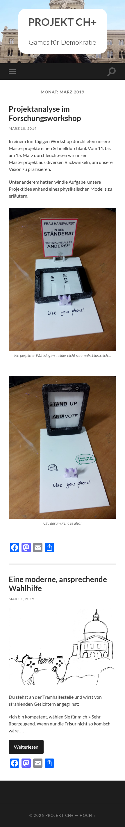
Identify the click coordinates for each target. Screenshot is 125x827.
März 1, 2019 (21, 599)
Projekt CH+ (59, 815)
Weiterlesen (26, 747)
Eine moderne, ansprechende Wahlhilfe (58, 584)
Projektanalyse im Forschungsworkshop (45, 113)
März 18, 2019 (23, 128)
